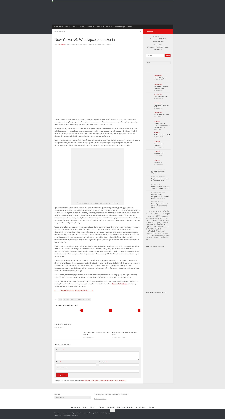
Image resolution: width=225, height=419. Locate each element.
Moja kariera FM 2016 (159, 222)
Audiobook (152, 211)
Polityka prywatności (100, 399)
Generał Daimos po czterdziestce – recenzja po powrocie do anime (162, 125)
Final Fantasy (151, 214)
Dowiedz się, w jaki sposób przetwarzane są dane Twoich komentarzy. (104, 380)
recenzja (155, 235)
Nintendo (148, 224)
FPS (147, 216)
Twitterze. (123, 284)
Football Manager (162, 214)
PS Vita (151, 235)
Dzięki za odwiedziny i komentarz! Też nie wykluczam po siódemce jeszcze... (160, 196)
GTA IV (60, 299)
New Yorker (73, 299)
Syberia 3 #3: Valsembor (161, 96)
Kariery (67, 26)
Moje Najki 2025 (158, 153)
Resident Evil (161, 235)
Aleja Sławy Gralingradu (104, 26)
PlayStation (152, 230)
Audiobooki (90, 26)
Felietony (82, 26)
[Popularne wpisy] (155, 71)
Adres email (103, 362)
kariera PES (160, 218)
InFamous (151, 218)
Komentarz (59, 350)
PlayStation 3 (149, 233)
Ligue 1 (163, 220)
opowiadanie (81, 299)
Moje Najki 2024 (158, 162)
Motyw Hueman (74, 415)
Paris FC (160, 227)
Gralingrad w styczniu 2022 (162, 135)
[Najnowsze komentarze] (161, 71)
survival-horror (150, 237)
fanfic (166, 211)
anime (147, 211)
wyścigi (162, 237)
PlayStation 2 (161, 231)
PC (165, 227)
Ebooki (74, 26)
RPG (165, 235)
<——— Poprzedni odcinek (64, 290)
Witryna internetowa (62, 368)
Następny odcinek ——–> (84, 290)
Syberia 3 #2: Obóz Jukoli (62, 324)
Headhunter (167, 216)
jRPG (155, 218)
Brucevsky (62, 44)
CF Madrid (161, 211)
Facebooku (116, 284)
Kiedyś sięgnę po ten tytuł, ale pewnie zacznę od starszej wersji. (159, 205)
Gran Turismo (152, 216)
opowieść (88, 299)
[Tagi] (167, 71)
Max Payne (66, 299)
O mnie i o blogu (120, 26)
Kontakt (129, 26)
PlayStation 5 (158, 233)
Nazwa (58, 362)
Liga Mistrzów (155, 220)
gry (158, 215)
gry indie (162, 216)
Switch (156, 237)
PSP (147, 235)
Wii (159, 237)
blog (157, 211)
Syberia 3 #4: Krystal (160, 78)
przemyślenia (165, 233)
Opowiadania (58, 26)
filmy (147, 213)
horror (147, 218)
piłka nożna (155, 228)
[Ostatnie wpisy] (149, 71)
